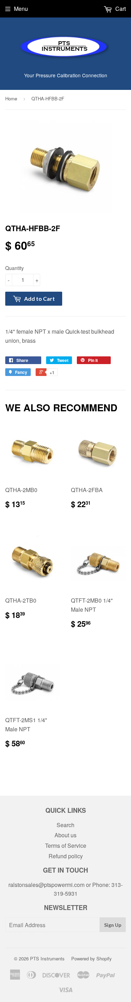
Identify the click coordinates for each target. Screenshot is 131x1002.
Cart (120, 9)
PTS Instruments (47, 958)
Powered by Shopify (91, 958)
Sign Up (112, 925)
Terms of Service (65, 845)
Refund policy (66, 856)
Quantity (14, 267)
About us (65, 835)
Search (65, 825)
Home (11, 98)
